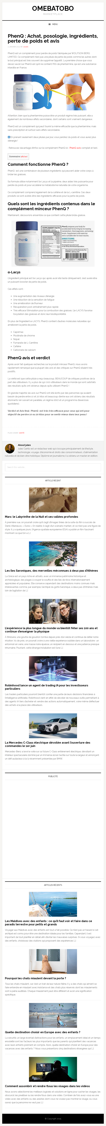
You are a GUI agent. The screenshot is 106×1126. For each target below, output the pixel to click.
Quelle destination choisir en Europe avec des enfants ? (42, 1032)
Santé (21, 433)
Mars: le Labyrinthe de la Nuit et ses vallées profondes (41, 516)
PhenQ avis (75, 148)
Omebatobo (53, 8)
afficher (24, 156)
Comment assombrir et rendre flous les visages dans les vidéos (47, 1086)
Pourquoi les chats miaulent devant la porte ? (35, 978)
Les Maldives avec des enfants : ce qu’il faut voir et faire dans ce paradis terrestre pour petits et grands (48, 922)
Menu (55, 24)
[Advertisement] (25, 807)
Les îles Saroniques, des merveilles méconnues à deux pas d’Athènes (51, 570)
